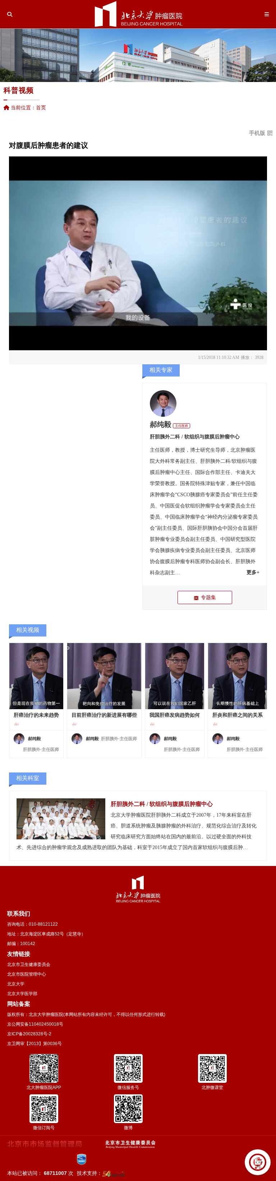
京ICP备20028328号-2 (29, 1033)
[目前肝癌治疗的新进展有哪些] (104, 676)
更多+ (253, 572)
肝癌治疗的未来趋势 (36, 715)
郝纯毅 (160, 424)
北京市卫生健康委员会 (28, 964)
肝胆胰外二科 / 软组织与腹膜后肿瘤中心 (195, 436)
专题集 (208, 597)
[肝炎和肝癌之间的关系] (237, 676)
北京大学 (15, 983)
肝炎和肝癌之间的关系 (237, 715)
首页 (41, 107)
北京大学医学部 (22, 993)
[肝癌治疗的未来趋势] (36, 676)
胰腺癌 (197, 494)
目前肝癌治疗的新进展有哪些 (104, 715)
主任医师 (181, 426)
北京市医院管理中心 (26, 974)
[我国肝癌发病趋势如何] (174, 676)
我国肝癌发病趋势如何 (175, 715)
